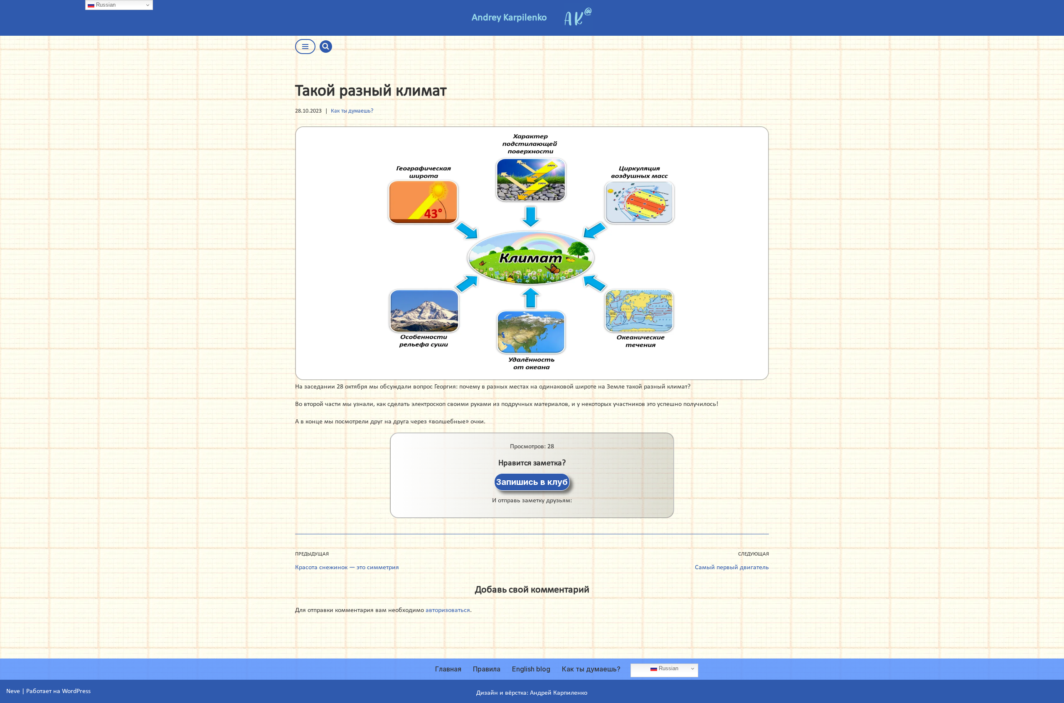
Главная (448, 669)
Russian (667, 668)
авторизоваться (448, 610)
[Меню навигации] (305, 46)
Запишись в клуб (532, 482)
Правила (486, 669)
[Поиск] (326, 46)
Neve (13, 691)
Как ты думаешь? (352, 111)
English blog (531, 669)
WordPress (76, 691)
